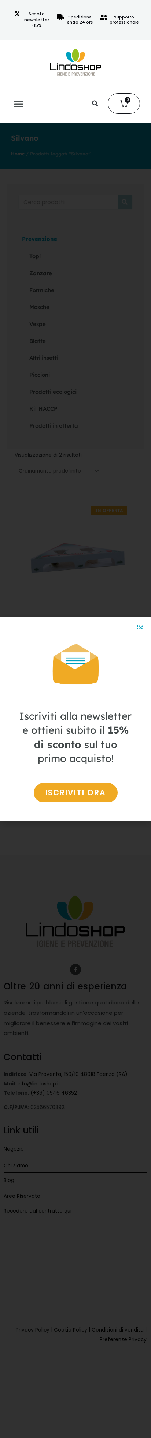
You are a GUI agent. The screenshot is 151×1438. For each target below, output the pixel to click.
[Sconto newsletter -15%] (17, 13)
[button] (18, 103)
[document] (75, 719)
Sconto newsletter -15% (36, 19)
